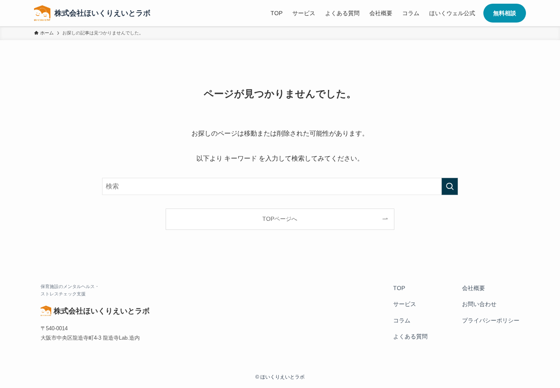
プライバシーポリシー (490, 320)
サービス (404, 304)
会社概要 (473, 288)
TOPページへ (279, 219)
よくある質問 (410, 336)
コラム (401, 320)
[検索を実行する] (450, 186)
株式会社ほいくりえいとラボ (102, 13)
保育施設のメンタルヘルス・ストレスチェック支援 (70, 290)
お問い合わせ (479, 304)
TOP (399, 288)
